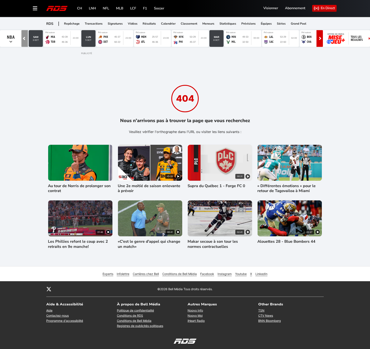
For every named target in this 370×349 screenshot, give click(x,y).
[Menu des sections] (35, 8)
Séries (281, 24)
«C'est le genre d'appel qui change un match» (149, 244)
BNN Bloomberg (269, 320)
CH (79, 8)
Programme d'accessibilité (64, 320)
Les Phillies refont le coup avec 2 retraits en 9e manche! (78, 244)
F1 (145, 8)
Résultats (149, 24)
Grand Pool (298, 24)
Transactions (94, 24)
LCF (133, 8)
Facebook (207, 274)
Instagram (225, 274)
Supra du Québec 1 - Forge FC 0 (216, 185)
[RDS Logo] (57, 8)
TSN (261, 310)
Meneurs (208, 24)
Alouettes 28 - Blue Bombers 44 (286, 241)
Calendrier (168, 24)
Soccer (159, 8)
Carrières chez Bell (146, 274)
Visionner (270, 8)
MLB (119, 8)
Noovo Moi (195, 315)
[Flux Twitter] (48, 288)
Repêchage (72, 24)
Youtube (241, 274)
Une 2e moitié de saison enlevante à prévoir (149, 188)
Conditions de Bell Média (179, 274)
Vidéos (132, 24)
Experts (108, 274)
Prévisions (248, 24)
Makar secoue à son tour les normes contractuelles (213, 244)
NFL (106, 8)
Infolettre (123, 274)
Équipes (266, 24)
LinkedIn (261, 274)
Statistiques (227, 24)
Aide (49, 310)
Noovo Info (195, 310)
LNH (92, 8)
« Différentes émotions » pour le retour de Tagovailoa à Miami (286, 188)
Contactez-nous (57, 315)
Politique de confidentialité (135, 310)
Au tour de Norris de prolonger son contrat (79, 188)
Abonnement (295, 8)
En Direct (328, 8)
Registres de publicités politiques (140, 326)
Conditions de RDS (130, 315)
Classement (189, 24)
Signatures (115, 24)
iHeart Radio (196, 320)
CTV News (265, 315)
